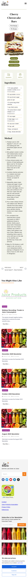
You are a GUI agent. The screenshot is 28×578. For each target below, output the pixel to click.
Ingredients (9, 77)
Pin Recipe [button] (14, 29)
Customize (14, 570)
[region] (14, 567)
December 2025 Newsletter (11, 354)
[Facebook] (3, 479)
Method (20, 77)
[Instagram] (18, 479)
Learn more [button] (20, 562)
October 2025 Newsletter (11, 394)
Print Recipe (13, 25)
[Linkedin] (14, 479)
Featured (4, 306)
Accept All (14, 566)
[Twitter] (7, 479)
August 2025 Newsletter (10, 434)
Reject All (14, 574)
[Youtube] (10, 479)
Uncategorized (5, 430)
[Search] (24, 474)
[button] (25, 3)
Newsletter (5, 350)
